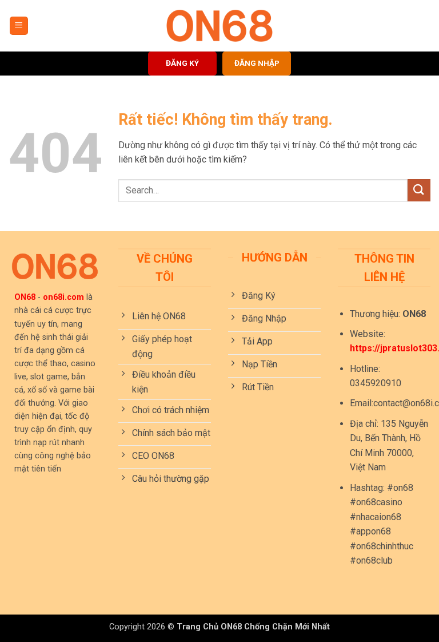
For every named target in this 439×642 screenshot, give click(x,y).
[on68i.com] (219, 25)
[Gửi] (419, 190)
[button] (19, 26)
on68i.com (63, 297)
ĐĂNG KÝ (182, 63)
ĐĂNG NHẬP (257, 63)
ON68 (24, 297)
